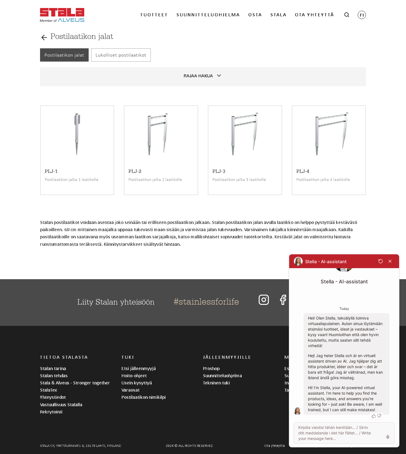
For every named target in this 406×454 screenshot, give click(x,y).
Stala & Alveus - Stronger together (75, 382)
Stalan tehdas (54, 375)
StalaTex (48, 389)
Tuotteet (154, 14)
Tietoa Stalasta (64, 357)
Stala (278, 14)
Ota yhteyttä (314, 14)
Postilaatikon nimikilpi (144, 397)
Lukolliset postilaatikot (121, 54)
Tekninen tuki (216, 382)
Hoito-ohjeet (134, 375)
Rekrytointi (51, 411)
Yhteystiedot (53, 397)
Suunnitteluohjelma (208, 14)
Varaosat (130, 389)
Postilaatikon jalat (64, 54)
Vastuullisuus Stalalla (61, 404)
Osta (255, 14)
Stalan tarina (53, 368)
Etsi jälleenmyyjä (139, 368)
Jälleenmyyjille (227, 357)
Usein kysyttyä (137, 382)
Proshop (211, 368)
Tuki (128, 357)
